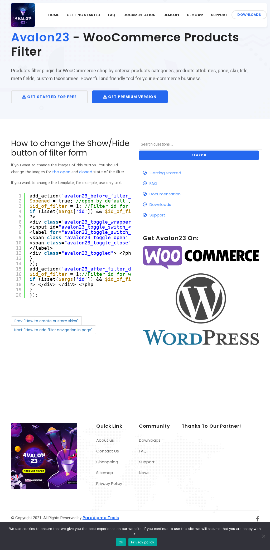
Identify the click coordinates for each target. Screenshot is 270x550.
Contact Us (107, 451)
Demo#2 (195, 14)
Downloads (249, 14)
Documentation (139, 14)
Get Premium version (132, 96)
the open (61, 172)
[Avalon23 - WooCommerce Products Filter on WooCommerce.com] (201, 257)
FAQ (111, 14)
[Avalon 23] (23, 15)
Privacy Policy (109, 483)
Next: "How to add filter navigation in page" (53, 329)
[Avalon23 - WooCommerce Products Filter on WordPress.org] (201, 309)
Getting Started (83, 14)
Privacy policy (142, 542)
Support (219, 14)
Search (198, 155)
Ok (121, 542)
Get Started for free (51, 96)
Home (53, 14)
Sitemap (104, 472)
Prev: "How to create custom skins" (46, 321)
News (144, 472)
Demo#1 (171, 14)
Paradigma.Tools (101, 517)
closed (85, 172)
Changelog (107, 462)
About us (105, 440)
